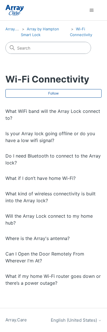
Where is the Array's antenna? (37, 238)
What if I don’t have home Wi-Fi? (40, 178)
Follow (53, 93)
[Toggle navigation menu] (91, 10)
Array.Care (14, 29)
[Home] (14, 10)
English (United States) (74, 320)
